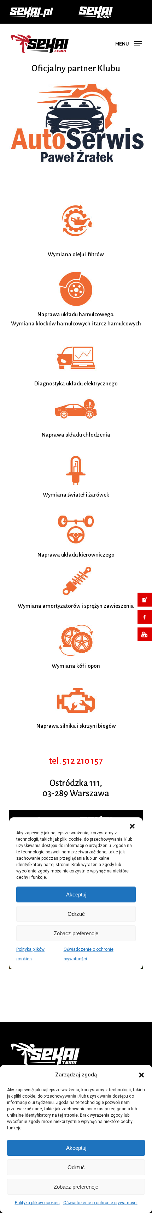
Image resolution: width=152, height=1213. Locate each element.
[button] (141, 1075)
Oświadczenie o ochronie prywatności (100, 1202)
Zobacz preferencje (76, 1187)
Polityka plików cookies (37, 1202)
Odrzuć (76, 1167)
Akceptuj (76, 1148)
